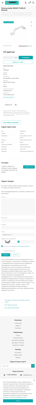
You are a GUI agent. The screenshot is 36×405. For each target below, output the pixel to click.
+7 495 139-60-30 (12, 375)
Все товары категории (11, 305)
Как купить (18, 352)
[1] (4, 45)
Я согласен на (16, 246)
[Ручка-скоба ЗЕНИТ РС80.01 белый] (18, 30)
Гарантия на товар (18, 345)
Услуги (18, 335)
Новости (18, 325)
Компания (18, 320)
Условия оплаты (18, 338)
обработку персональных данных (20, 246)
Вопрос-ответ (18, 355)
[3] (7, 45)
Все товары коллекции (11, 122)
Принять (18, 401)
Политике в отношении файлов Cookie (14, 397)
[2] (6, 45)
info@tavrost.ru (27, 375)
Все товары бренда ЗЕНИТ (12, 308)
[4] (9, 45)
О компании (18, 323)
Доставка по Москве (18, 340)
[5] (11, 45)
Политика (18, 328)
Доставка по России (18, 343)
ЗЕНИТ (30, 46)
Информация (18, 332)
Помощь (18, 349)
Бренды (18, 357)
